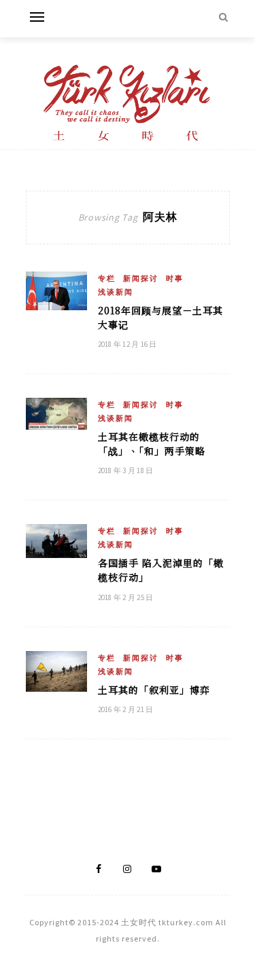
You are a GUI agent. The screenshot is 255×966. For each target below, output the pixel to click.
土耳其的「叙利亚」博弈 (154, 689)
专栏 (107, 278)
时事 (175, 278)
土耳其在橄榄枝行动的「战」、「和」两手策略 (151, 444)
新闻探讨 (140, 278)
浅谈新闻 (115, 292)
